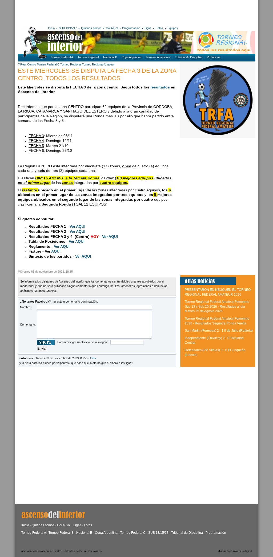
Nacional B (110, 57)
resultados (160, 87)
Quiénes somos (91, 28)
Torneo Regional (88, 57)
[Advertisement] (96, 12)
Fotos (159, 28)
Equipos (172, 28)
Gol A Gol (112, 28)
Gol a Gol (64, 525)
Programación (131, 28)
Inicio (51, 28)
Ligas (147, 28)
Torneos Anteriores (158, 57)
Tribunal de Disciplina (188, 57)
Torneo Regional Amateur (98, 64)
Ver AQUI (77, 226)
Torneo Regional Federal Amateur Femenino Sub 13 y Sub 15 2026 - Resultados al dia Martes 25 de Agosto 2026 (217, 306)
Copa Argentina (131, 57)
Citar (93, 358)
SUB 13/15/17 (68, 28)
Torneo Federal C (48, 64)
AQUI (56, 251)
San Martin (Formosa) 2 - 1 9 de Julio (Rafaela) (219, 330)
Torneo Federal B (61, 533)
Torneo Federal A (62, 57)
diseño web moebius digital (235, 551)
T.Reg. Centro (27, 64)
